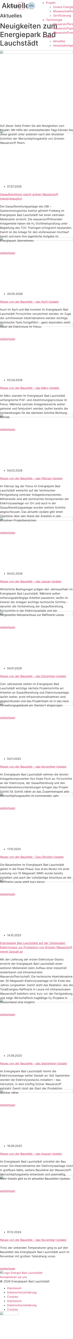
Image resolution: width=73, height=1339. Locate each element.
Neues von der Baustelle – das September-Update (33, 1063)
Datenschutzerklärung (21, 1292)
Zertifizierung (62, 15)
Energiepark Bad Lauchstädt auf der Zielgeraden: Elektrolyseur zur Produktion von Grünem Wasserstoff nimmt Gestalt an (36, 947)
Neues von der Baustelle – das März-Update (29, 388)
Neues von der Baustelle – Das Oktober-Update (32, 857)
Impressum (14, 1288)
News (49, 37)
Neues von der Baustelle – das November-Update (33, 766)
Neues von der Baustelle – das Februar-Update (31, 478)
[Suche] (21, 6)
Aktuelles (59, 41)
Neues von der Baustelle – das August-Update (31, 1153)
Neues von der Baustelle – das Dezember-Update (33, 676)
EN (31, 5)
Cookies (12, 1296)
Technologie (54, 20)
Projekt (50, 2)
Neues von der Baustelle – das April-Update (29, 301)
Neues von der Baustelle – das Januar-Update (30, 581)
